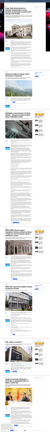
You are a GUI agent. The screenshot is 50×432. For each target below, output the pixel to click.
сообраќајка (17, 222)
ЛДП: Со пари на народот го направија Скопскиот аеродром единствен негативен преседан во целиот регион (34, 3)
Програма (19, 1)
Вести (12, 1)
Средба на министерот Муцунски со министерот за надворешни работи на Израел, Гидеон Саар (17, 381)
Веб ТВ (26, 1)
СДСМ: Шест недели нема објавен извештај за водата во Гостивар (18, 287)
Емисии (22, 1)
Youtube (41, 430)
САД (13, 371)
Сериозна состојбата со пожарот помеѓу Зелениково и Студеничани (17, 75)
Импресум (15, 430)
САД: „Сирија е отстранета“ (13, 342)
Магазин (17, 1)
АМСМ (14, 222)
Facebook (35, 430)
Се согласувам (11, 430)
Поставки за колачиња (3, 430)
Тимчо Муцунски (15, 425)
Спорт (14, 1)
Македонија (6, 284)
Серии (24, 1)
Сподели (8, 49)
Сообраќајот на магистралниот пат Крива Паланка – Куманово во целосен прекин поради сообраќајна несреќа (17, 115)
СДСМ (14, 334)
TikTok (44, 430)
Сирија (16, 371)
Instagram (39, 430)
